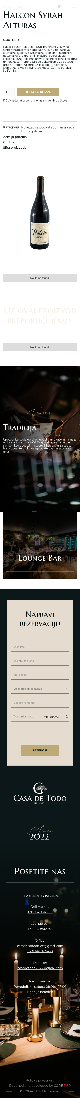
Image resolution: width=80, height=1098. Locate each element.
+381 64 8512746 (40, 929)
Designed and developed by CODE (40, 1086)
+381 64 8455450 (40, 951)
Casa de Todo (13, 7)
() (63, 6)
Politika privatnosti (40, 1080)
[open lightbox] (40, 216)
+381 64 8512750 (40, 912)
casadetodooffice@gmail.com (40, 946)
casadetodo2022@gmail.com (40, 968)
